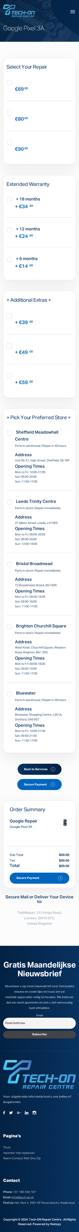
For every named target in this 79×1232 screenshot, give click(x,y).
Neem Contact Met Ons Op (21, 1158)
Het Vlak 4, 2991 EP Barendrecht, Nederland (44, 1202)
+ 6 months (26, 259)
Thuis (7, 1147)
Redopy (55, 1224)
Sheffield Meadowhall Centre (36, 435)
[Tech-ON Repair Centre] (19, 11)
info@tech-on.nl (22, 1197)
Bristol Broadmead (33, 564)
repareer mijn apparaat (19, 1153)
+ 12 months (27, 229)
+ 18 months (27, 199)
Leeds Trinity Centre (35, 501)
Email (39, 1015)
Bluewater (25, 693)
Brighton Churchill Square (40, 626)
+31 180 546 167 (24, 1192)
